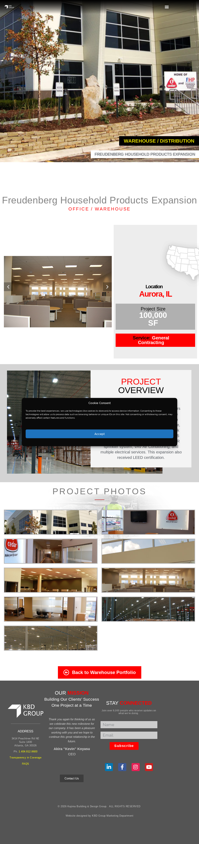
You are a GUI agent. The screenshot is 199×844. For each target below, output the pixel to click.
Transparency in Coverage (25, 757)
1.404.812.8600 (28, 751)
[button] (167, 7)
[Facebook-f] (122, 767)
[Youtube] (149, 767)
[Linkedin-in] (109, 767)
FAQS (25, 763)
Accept (99, 434)
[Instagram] (136, 767)
